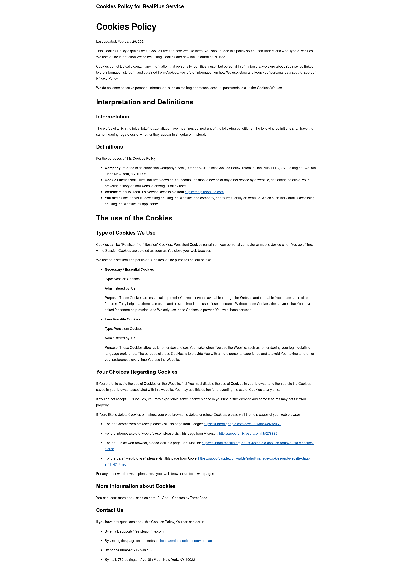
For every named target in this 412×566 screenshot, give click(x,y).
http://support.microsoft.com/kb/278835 (248, 433)
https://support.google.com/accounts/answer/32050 (242, 423)
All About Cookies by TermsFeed (182, 497)
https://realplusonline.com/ (204, 191)
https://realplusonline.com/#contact (186, 540)
